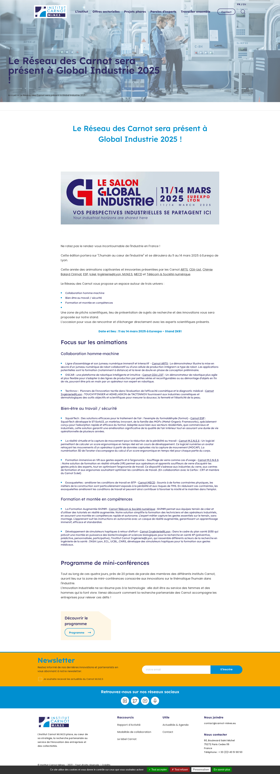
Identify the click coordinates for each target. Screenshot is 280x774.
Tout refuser (181, 769)
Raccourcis (125, 717)
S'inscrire (226, 669)
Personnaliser (201, 769)
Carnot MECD (146, 482)
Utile (166, 717)
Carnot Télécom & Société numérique (132, 509)
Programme (76, 632)
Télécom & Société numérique (168, 274)
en (244, 4)
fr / (239, 4)
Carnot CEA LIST (152, 374)
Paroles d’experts (163, 11)
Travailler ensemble (195, 11)
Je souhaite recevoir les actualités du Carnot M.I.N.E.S (73, 679)
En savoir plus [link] (222, 769)
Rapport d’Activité (128, 725)
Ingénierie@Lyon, (110, 274)
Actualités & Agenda (175, 725)
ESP (85, 274)
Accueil (12, 95)
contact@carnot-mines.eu (220, 723)
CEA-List (195, 270)
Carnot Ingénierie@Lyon (155, 531)
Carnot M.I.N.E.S (189, 440)
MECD (138, 274)
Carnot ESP (197, 418)
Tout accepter (159, 769)
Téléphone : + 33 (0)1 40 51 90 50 (223, 752)
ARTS (184, 270)
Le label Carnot (127, 739)
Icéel (92, 274)
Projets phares (135, 11)
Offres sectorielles (106, 11)
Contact (226, 12)
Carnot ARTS (160, 363)
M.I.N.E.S (127, 274)
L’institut (81, 11)
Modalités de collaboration (134, 732)
